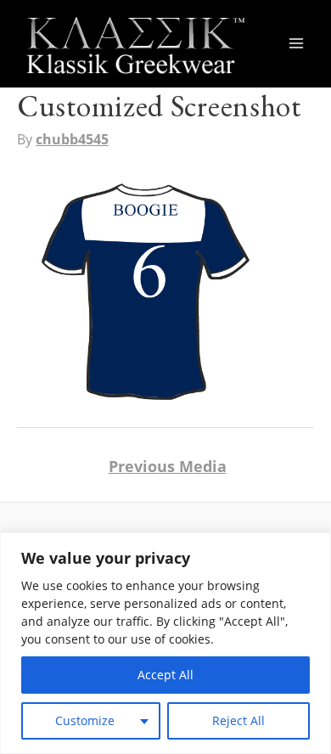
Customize (85, 720)
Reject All (238, 720)
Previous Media (168, 466)
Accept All (165, 675)
